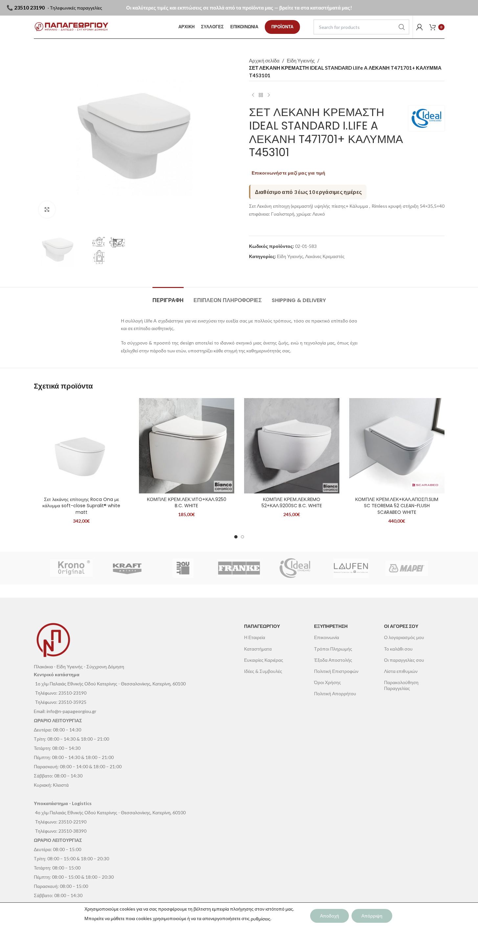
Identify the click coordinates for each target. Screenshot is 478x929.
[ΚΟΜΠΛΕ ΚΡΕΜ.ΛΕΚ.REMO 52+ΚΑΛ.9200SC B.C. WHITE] (291, 445)
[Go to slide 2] (242, 536)
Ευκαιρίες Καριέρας (263, 660)
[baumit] (183, 568)
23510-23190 (72, 693)
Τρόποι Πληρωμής (333, 649)
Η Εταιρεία (254, 637)
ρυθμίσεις (260, 918)
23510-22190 (72, 821)
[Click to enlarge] (47, 209)
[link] (282, 27)
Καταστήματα (258, 649)
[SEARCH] (401, 27)
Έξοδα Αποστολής (333, 660)
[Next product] (269, 95)
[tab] (168, 297)
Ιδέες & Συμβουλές (263, 671)
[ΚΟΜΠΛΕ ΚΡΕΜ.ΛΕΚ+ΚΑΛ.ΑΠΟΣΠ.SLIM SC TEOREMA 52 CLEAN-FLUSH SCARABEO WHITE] (396, 445)
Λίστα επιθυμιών (401, 671)
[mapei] (407, 568)
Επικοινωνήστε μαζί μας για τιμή (289, 173)
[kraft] (127, 568)
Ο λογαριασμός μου (404, 637)
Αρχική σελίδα (264, 60)
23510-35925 (72, 702)
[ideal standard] (295, 568)
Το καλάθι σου (398, 649)
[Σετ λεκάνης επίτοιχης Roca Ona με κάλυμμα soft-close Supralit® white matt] (81, 445)
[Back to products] (261, 95)
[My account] (419, 27)
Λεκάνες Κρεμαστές (325, 256)
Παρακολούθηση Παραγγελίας (401, 685)
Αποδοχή (329, 915)
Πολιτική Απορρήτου (335, 693)
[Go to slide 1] (236, 536)
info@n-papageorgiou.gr (71, 711)
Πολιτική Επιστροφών (336, 671)
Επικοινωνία (326, 637)
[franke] (239, 568)
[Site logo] (71, 27)
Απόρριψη (371, 915)
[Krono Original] (71, 568)
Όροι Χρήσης (327, 682)
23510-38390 (72, 831)
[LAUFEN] (351, 568)
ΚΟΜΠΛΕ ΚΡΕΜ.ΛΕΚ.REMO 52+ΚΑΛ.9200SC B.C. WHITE (292, 502)
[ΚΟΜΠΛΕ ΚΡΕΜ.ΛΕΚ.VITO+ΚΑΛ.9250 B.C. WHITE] (186, 445)
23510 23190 (29, 7)
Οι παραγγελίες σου (404, 660)
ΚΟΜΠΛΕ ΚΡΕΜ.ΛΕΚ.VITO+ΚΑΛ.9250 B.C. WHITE (186, 502)
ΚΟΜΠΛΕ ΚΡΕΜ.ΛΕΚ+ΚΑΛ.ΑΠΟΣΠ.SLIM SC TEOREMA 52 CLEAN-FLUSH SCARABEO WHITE (396, 505)
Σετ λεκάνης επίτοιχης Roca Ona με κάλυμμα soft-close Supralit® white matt (81, 505)
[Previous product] (253, 95)
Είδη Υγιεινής (301, 60)
